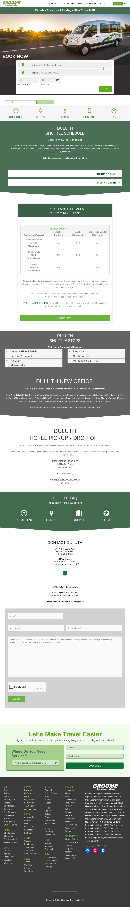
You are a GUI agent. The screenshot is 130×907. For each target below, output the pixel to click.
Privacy (68, 806)
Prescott (48, 796)
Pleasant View (10, 842)
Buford (7, 803)
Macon (7, 818)
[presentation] (27, 687)
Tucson (48, 803)
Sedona (48, 799)
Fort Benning (10, 812)
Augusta (7, 796)
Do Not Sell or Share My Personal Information (65, 893)
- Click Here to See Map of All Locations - (65, 347)
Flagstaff (48, 790)
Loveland (8, 860)
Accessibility (70, 858)
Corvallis (28, 865)
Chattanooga (9, 806)
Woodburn (29, 871)
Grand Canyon (51, 793)
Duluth (27, 823)
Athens (7, 790)
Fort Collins (9, 857)
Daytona (28, 790)
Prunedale (49, 849)
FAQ (67, 796)
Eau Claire (28, 826)
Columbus (8, 809)
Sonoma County (31, 853)
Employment (70, 803)
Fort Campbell (10, 839)
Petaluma (28, 844)
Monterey (49, 831)
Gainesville (9, 815)
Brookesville (50, 857)
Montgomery (9, 821)
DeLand (27, 796)
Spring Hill (49, 866)
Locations (69, 790)
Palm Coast (29, 803)
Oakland (27, 841)
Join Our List (70, 799)
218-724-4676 (41, 303)
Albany (27, 862)
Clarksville (8, 836)
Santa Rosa (29, 850)
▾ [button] (56, 762)
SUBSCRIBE (95, 765)
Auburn (7, 793)
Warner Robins (10, 825)
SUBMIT (16, 699)
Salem (27, 868)
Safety (68, 809)
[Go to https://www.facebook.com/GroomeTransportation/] (65, 573)
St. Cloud (28, 833)
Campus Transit (72, 842)
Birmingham (9, 799)
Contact (68, 812)
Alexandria (29, 817)
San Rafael (29, 847)
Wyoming (8, 863)
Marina (48, 843)
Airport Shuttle (71, 839)
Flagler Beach (30, 799)
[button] (65, 173)
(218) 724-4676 (65, 554)
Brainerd (28, 820)
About (67, 793)
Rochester (29, 830)
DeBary (27, 793)
